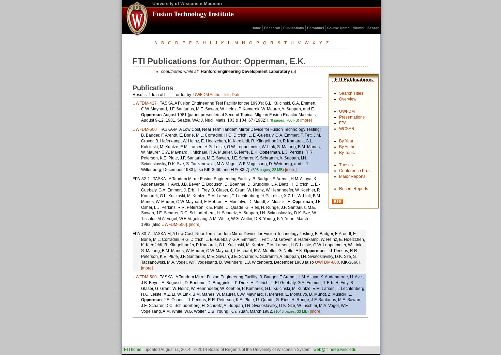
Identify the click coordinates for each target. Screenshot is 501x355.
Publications (293, 28)
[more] (306, 120)
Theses (346, 165)
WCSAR (346, 128)
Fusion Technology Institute (193, 14)
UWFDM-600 (145, 129)
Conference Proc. (355, 170)
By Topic (347, 152)
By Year (346, 141)
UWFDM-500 (174, 224)
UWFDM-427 (145, 103)
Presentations (352, 117)
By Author (348, 146)
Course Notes (338, 28)
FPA (343, 123)
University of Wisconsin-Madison (187, 3)
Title (227, 94)
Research (272, 28)
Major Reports (352, 176)
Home (256, 28)
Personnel (315, 28)
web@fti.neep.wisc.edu (335, 349)
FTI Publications (354, 79)
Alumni (358, 28)
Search (373, 28)
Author (216, 94)
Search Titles (351, 93)
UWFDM (347, 111)
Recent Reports (353, 188)
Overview (347, 99)
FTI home (132, 349)
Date (236, 94)
